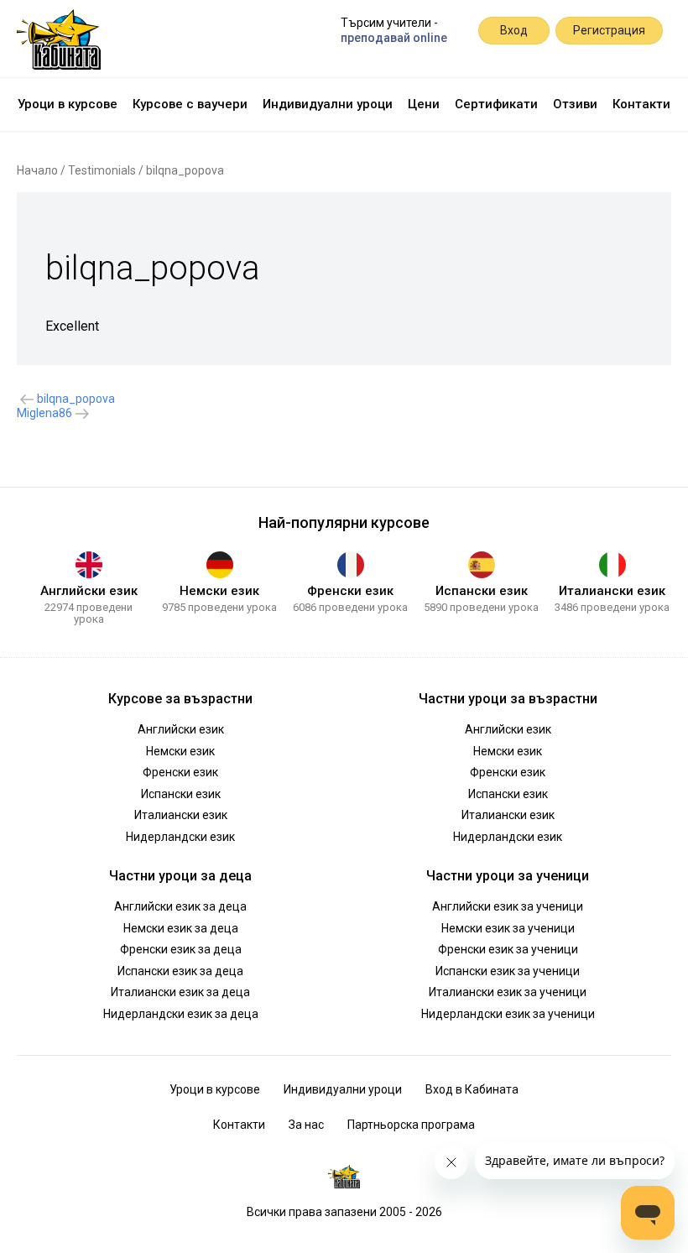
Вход (514, 30)
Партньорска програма (411, 1124)
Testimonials (102, 170)
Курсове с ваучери (190, 104)
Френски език (350, 590)
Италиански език (612, 590)
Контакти (641, 104)
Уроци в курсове (67, 104)
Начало (37, 170)
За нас (306, 1124)
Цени (424, 104)
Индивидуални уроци (328, 104)
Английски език (89, 590)
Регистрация (609, 30)
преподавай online (394, 37)
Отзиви (575, 104)
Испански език (481, 590)
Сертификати (496, 104)
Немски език (219, 590)
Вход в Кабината (472, 1089)
